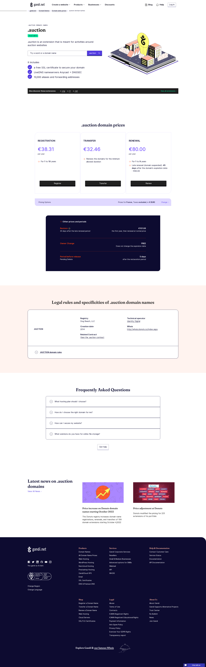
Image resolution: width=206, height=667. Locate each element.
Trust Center (154, 610)
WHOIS (112, 573)
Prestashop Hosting (87, 570)
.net (76, 91)
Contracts (113, 610)
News (151, 617)
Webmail (112, 566)
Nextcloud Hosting (86, 566)
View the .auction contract (92, 337)
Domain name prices (59, 11)
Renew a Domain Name (88, 610)
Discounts (110, 4)
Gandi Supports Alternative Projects (163, 607)
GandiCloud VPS (85, 573)
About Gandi (154, 603)
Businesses (93, 4)
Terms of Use (114, 607)
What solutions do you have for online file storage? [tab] (77, 434)
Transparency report (117, 635)
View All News (34, 491)
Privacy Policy (114, 628)
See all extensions (168, 91)
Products (78, 4)
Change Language (35, 590)
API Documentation (157, 562)
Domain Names (44, 11)
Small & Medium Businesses (120, 559)
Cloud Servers (84, 617)
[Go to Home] (37, 5)
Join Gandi (153, 621)
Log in (172, 4)
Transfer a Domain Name (88, 607)
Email (81, 577)
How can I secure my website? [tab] (68, 423)
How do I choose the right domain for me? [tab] (74, 412)
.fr (70, 91)
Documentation (155, 559)
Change (164, 202)
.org (63, 91)
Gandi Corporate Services (119, 552)
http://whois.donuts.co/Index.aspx (142, 329)
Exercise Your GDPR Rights (120, 632)
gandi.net (33, 11)
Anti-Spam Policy (116, 625)
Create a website (60, 4)
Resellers (113, 555)
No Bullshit (153, 614)
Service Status (155, 555)
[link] (29, 562)
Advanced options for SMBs (120, 562)
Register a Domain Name (88, 603)
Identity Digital (133, 321)
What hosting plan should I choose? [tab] (70, 401)
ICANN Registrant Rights (119, 614)
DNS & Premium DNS (87, 584)
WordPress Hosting (86, 562)
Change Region (34, 586)
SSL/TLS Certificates (87, 621)
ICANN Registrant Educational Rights (123, 617)
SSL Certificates (85, 580)
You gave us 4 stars (35, 566)
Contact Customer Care (158, 552)
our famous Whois (104, 647)
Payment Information (117, 621)
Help (162, 4)
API (110, 570)
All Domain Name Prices (88, 555)
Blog (150, 4)
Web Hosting (84, 559)
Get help (103, 447)
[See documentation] (69, 228)
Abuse (111, 603)
